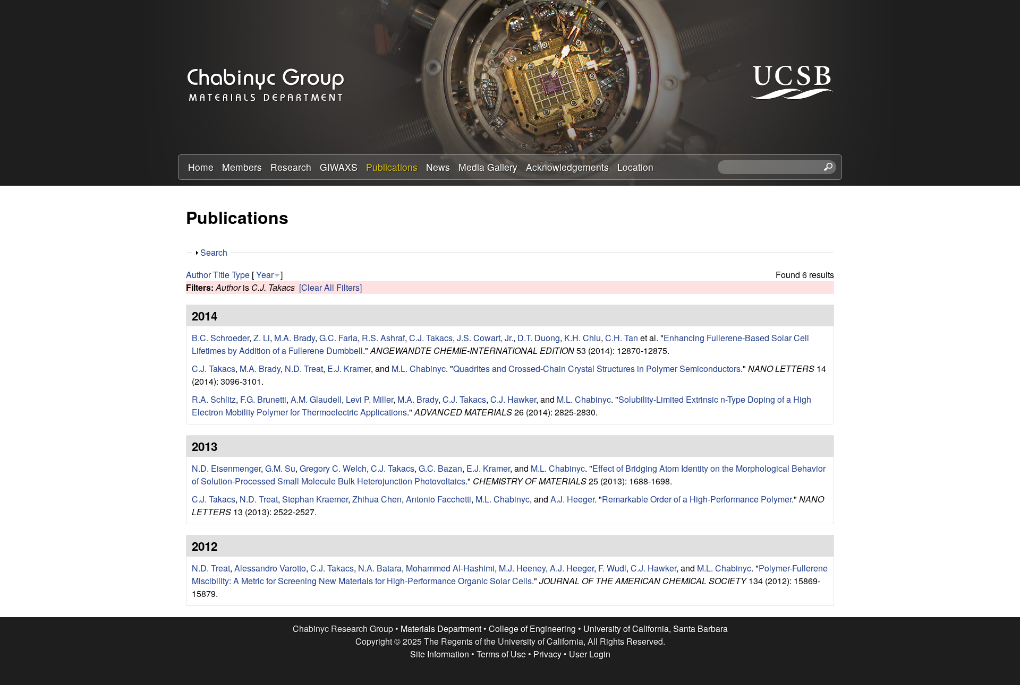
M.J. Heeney (522, 568)
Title (221, 274)
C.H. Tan (621, 338)
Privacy (547, 654)
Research (290, 167)
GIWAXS (339, 167)
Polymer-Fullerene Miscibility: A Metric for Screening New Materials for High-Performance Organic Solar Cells (510, 574)
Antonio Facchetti (438, 499)
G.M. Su (280, 468)
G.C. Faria (338, 338)
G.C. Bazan (440, 468)
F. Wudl (612, 568)
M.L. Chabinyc (419, 368)
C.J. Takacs (431, 338)
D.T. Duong (538, 338)
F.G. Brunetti (263, 399)
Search (213, 252)
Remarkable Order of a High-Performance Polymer (697, 499)
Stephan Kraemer (315, 499)
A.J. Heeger (572, 499)
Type (241, 274)
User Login (589, 654)
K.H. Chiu (582, 338)
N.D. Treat (304, 368)
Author (198, 274)
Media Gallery (487, 167)
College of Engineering (532, 628)
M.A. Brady (294, 338)
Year (265, 274)
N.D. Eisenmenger (226, 468)
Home (201, 167)
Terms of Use (501, 654)
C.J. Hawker (513, 399)
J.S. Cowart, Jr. (485, 338)
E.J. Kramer (349, 368)
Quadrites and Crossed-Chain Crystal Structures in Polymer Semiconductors (597, 368)
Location (635, 167)
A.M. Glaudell (316, 399)
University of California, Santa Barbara (655, 628)
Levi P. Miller (369, 399)
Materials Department (441, 628)
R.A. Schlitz (214, 399)
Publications (392, 167)
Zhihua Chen (377, 499)
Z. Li (261, 338)
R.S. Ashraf (383, 338)
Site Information (439, 654)
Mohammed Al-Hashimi (450, 568)
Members (242, 167)
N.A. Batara (380, 568)
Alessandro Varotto (270, 568)
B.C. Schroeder (220, 338)
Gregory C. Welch (333, 468)
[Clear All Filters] (330, 287)
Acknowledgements (567, 167)
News (438, 167)
